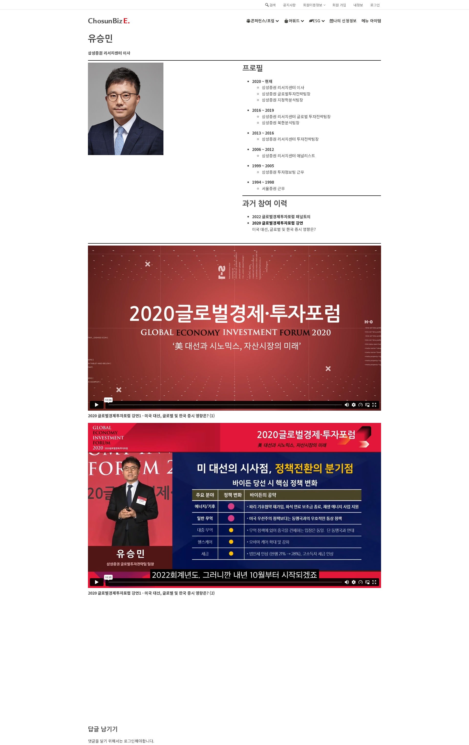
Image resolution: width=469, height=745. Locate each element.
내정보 (358, 4)
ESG (316, 21)
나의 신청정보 (345, 21)
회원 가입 (339, 4)
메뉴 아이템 (371, 21)
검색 (272, 4)
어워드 (294, 21)
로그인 (375, 4)
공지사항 (289, 4)
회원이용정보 (312, 4)
